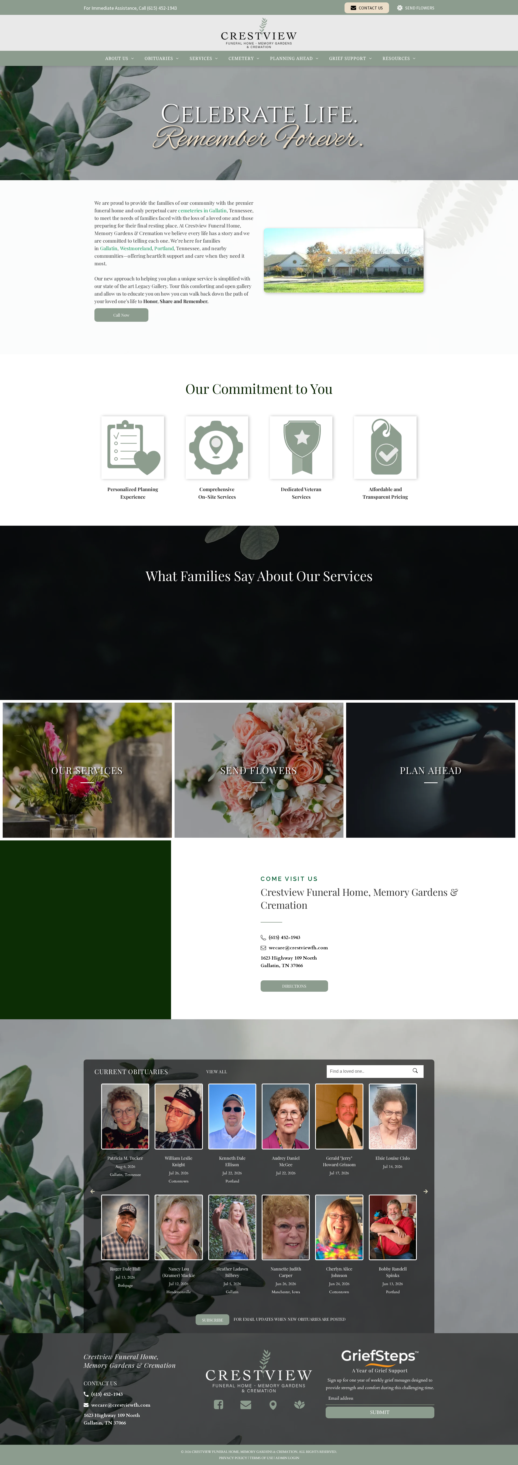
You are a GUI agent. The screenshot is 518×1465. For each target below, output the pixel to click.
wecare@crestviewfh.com (298, 947)
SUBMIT (380, 1412)
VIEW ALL (216, 1071)
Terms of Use (261, 1458)
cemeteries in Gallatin (202, 210)
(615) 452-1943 (162, 8)
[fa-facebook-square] (218, 1408)
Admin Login (287, 1458)
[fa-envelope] (245, 1408)
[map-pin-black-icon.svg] (273, 1408)
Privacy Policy (233, 1458)
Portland (164, 248)
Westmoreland (136, 248)
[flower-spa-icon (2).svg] (299, 1408)
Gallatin (109, 248)
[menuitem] (119, 58)
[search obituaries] (417, 1071)
